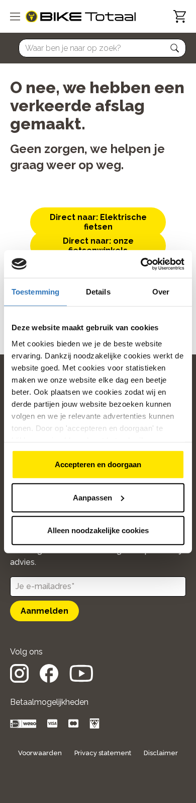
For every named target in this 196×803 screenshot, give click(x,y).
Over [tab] (160, 291)
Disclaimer (161, 753)
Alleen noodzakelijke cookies (98, 530)
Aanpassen (92, 497)
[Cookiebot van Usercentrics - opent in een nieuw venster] (140, 263)
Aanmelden (44, 611)
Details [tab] (98, 291)
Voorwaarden (40, 753)
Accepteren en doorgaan (98, 464)
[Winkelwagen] (179, 16)
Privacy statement (102, 753)
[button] (174, 48)
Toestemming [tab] (35, 291)
